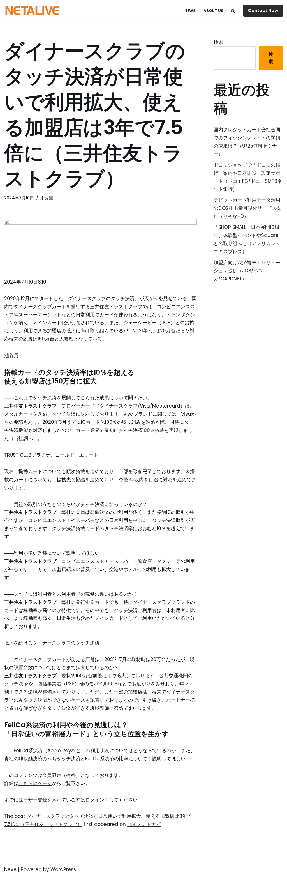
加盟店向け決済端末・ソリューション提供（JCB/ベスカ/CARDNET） (247, 270)
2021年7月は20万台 (154, 330)
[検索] (233, 11)
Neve (10, 869)
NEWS (190, 10)
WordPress (63, 869)
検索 (218, 42)
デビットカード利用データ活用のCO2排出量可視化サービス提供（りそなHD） (247, 208)
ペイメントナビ (144, 824)
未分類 (46, 198)
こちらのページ (35, 783)
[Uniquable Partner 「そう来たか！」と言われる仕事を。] (32, 10)
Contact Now (263, 10)
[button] (226, 11)
